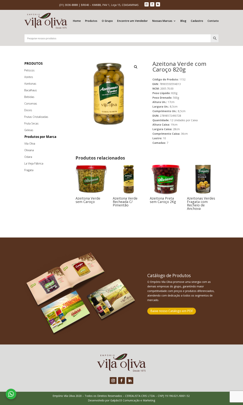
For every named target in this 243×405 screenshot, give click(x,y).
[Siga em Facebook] (152, 4)
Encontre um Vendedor (132, 21)
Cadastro (197, 21)
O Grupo (107, 21)
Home (77, 21)
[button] (135, 67)
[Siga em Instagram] (146, 4)
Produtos (91, 21)
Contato (213, 21)
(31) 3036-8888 (68, 5)
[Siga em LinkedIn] (158, 4)
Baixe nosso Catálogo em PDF (171, 311)
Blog (183, 21)
